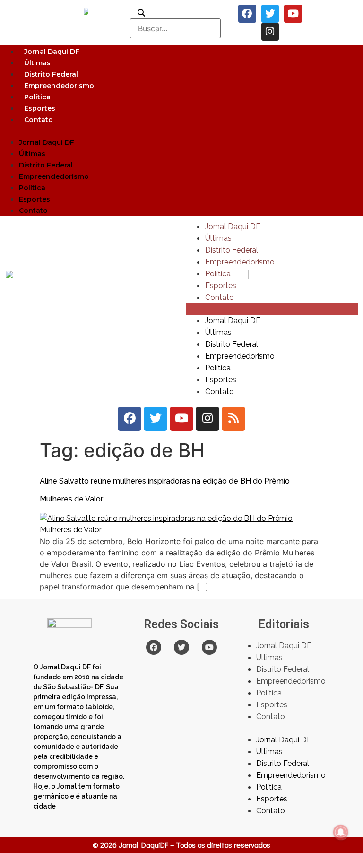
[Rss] (233, 419)
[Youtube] (293, 14)
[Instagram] (270, 32)
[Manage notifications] (340, 832)
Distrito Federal (51, 74)
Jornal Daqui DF (51, 51)
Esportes (39, 108)
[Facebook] (247, 14)
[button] (181, 130)
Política (37, 97)
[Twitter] (270, 14)
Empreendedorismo (59, 85)
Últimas (37, 63)
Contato (38, 119)
